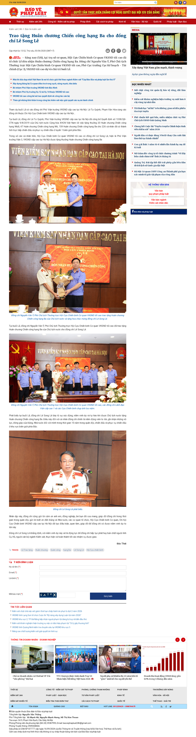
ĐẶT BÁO (84, 706)
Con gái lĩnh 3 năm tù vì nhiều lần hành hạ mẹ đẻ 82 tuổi (160, 146)
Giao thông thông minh (38, 735)
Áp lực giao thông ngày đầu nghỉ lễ (149, 74)
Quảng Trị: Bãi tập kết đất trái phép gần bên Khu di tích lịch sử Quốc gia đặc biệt (160, 164)
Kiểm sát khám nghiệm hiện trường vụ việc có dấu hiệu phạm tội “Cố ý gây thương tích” (50, 623)
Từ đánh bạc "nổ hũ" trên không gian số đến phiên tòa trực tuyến (160, 110)
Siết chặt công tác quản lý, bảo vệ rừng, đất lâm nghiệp (160, 92)
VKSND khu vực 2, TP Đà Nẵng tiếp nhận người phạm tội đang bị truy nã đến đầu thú (49, 619)
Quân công (55, 550)
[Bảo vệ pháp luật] (29, 11)
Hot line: (119, 706)
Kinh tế (122, 21)
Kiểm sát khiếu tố (19, 701)
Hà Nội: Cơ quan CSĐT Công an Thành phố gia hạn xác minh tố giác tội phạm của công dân (160, 173)
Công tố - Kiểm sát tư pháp (61, 21)
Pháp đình (85, 21)
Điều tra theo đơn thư (57, 701)
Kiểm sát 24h (35, 21)
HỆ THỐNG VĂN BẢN (159, 184)
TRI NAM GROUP (17, 735)
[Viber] (119, 51)
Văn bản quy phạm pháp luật (159, 192)
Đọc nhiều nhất (142, 84)
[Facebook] (113, 51)
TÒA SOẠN (33, 706)
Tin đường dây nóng (163, 690)
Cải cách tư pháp (104, 21)
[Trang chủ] (12, 706)
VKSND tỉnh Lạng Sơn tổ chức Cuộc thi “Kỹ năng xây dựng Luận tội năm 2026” (46, 615)
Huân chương (42, 550)
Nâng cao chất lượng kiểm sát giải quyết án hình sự (35, 631)
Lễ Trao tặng (27, 550)
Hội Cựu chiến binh (95, 550)
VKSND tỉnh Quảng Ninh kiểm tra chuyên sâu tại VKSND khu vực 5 (41, 627)
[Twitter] (124, 51)
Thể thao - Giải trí (162, 701)
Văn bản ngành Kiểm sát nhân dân (158, 201)
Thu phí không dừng (60, 735)
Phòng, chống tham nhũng (96, 690)
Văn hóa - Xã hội (139, 21)
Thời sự (20, 21)
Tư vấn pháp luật (90, 695)
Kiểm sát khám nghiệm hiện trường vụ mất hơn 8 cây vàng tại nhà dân (160, 101)
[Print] (108, 51)
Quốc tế (157, 21)
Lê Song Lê (79, 550)
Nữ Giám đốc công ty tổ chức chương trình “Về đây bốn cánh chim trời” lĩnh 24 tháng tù (160, 155)
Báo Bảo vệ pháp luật (143, 212)
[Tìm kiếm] (156, 2)
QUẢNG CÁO (59, 706)
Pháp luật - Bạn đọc (177, 21)
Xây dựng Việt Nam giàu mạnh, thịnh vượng (157, 67)
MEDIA (135, 30)
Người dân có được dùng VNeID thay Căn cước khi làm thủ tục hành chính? (160, 137)
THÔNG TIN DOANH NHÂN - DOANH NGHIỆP (33, 639)
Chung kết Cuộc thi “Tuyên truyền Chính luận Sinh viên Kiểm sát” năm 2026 (160, 128)
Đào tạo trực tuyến (80, 735)
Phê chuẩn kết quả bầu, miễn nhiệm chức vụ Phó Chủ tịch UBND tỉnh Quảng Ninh (160, 119)
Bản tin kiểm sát (33, 29)
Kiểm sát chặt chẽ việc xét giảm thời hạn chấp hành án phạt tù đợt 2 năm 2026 (47, 611)
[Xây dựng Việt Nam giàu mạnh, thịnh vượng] (159, 49)
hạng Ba (67, 550)
